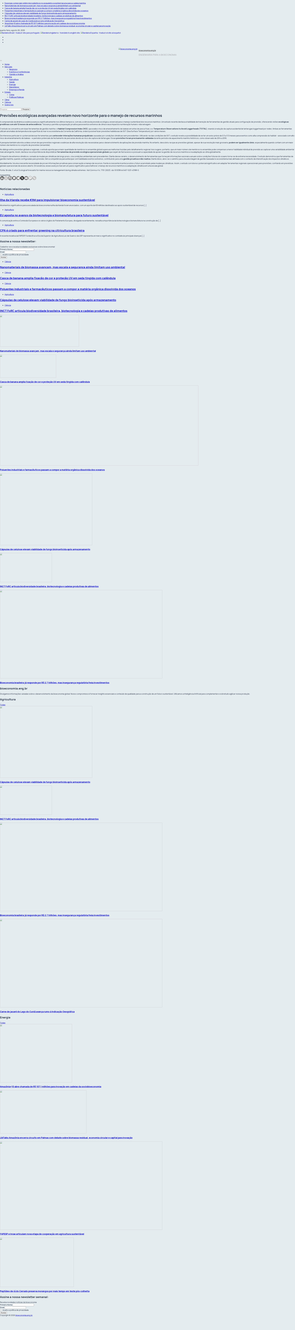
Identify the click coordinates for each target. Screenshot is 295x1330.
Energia (12, 84)
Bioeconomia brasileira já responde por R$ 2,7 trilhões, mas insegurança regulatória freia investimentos (48, 18)
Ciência (8, 102)
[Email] (26, 178)
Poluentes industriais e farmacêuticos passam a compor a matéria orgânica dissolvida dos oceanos (46, 10)
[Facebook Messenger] (14, 178)
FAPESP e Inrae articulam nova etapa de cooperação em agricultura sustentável (42, 1233)
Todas (2, 705)
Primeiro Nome (6, 249)
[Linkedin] (2, 178)
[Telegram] (18, 178)
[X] (22, 178)
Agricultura (13, 79)
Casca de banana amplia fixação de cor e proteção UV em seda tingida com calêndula (40, 8)
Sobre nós (9, 105)
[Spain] (101, 33)
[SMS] (30, 178)
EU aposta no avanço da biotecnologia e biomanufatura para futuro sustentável (54, 215)
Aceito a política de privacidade (15, 254)
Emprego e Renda (16, 89)
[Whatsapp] (6, 178)
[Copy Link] (34, 178)
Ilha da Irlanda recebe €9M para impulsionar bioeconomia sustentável (47, 200)
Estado (8, 92)
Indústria (8, 77)
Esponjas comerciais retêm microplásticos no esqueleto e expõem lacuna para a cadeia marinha (45, 3)
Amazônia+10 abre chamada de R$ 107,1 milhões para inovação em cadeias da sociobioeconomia (45, 23)
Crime (11, 94)
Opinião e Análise (16, 74)
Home (7, 64)
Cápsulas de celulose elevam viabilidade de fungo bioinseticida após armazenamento (40, 13)
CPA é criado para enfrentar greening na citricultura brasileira (42, 230)
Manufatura (14, 87)
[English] (60, 33)
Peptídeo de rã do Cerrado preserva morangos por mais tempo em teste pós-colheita (44, 1291)
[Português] (20, 33)
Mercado (8, 67)
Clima (7, 99)
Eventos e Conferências (19, 72)
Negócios (13, 69)
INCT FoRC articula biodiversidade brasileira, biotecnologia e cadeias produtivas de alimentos (44, 16)
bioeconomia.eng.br (147, 50)
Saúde (12, 82)
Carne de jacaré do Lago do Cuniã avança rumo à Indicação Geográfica (34, 21)
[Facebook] (10, 178)
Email (2, 252)
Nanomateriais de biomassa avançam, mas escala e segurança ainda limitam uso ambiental (43, 5)
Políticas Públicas (16, 97)
